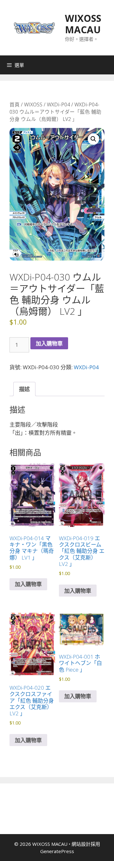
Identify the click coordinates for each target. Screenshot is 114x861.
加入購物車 (49, 343)
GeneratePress (57, 851)
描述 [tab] (24, 389)
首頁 (15, 104)
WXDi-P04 (58, 104)
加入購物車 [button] (28, 584)
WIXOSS (33, 104)
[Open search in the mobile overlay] (107, 64)
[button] (93, 139)
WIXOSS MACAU (83, 24)
